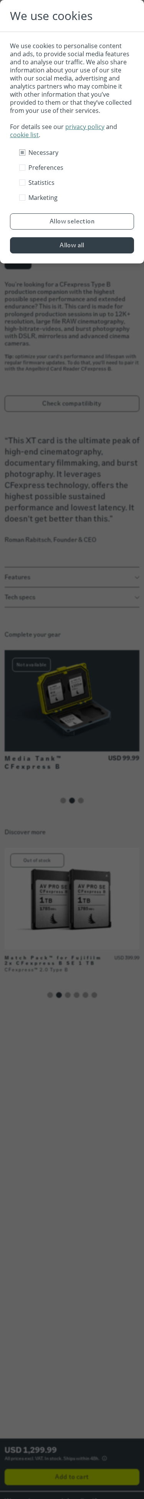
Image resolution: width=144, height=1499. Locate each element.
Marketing (43, 197)
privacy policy (84, 126)
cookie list (24, 135)
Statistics (41, 182)
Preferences (45, 167)
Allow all (72, 245)
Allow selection (72, 221)
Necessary (43, 152)
